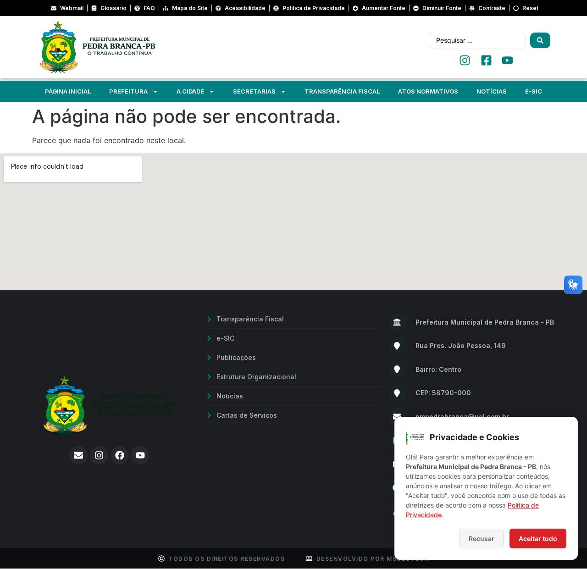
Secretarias (254, 91)
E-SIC (533, 91)
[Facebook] (120, 455)
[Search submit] (540, 40)
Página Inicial (68, 91)
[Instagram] (99, 455)
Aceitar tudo (538, 538)
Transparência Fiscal (342, 91)
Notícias (491, 91)
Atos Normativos (428, 91)
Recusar (481, 538)
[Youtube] (140, 455)
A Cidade (190, 91)
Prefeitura (128, 91)
